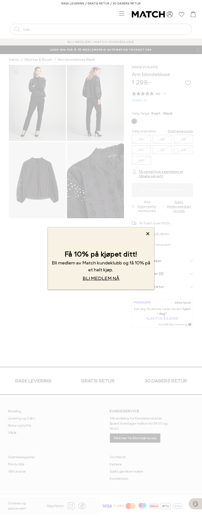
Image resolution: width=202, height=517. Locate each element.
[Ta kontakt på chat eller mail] (195, 503)
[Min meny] (170, 14)
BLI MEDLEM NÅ (101, 278)
